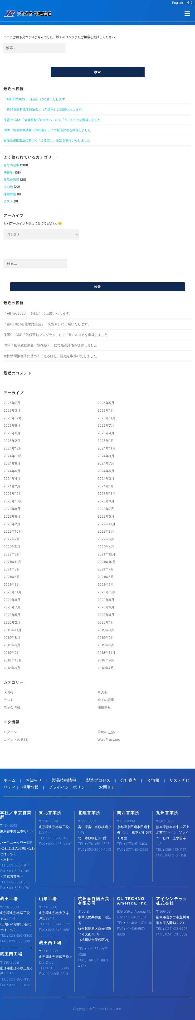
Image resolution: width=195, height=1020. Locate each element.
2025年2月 (12, 441)
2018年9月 (106, 660)
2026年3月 (12, 410)
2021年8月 (12, 569)
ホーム (10, 780)
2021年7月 (106, 569)
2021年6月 (12, 577)
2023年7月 (106, 509)
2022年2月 (12, 554)
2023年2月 (12, 524)
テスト (8, 201)
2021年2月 (106, 584)
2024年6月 (12, 471)
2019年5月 (106, 645)
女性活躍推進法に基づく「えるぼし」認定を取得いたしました (47, 140)
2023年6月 (12, 516)
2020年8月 (106, 600)
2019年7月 (106, 637)
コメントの (16, 739)
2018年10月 (13, 660)
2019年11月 (12, 630)
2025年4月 (106, 433)
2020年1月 (106, 622)
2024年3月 (106, 478)
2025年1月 (106, 441)
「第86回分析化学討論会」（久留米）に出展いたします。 (44, 109)
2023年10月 (13, 501)
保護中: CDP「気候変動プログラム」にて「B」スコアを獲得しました (52, 120)
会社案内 (128, 780)
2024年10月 (13, 456)
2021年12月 (106, 554)
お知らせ (34, 780)
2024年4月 (12, 478)
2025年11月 (107, 418)
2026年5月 (106, 403)
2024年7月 (106, 463)
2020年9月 (12, 600)
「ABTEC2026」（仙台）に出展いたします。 (36, 99)
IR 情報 (152, 780)
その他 (8, 187)
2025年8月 (12, 425)
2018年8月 (12, 668)
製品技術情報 (64, 780)
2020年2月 (12, 622)
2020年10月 (107, 592)
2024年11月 (107, 448)
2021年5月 (106, 577)
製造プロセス (98, 780)
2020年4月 (106, 615)
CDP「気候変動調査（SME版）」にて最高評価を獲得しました (47, 130)
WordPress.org (109, 739)
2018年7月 (106, 668)
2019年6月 (12, 645)
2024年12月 (13, 448)
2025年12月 (13, 418)
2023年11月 (107, 493)
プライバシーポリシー (69, 787)
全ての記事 (11, 165)
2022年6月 (106, 539)
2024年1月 (106, 486)
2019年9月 (106, 630)
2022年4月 (106, 547)
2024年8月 (12, 463)
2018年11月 (106, 652)
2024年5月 (106, 471)
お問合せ (107, 787)
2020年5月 (12, 615)
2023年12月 (13, 493)
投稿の (106, 732)
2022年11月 (106, 524)
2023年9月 (106, 501)
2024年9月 (106, 456)
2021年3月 (12, 584)
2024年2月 (12, 486)
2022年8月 (106, 531)
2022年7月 (12, 539)
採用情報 (10, 194)
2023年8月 (12, 509)
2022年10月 (13, 531)
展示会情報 (11, 179)
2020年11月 (13, 592)
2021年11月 (12, 562)
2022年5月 (12, 547)
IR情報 (8, 172)
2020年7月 (12, 607)
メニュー (187, 13)
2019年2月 (12, 652)
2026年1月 (106, 410)
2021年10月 (107, 562)
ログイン (10, 732)
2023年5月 (106, 516)
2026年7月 (12, 403)
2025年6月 (12, 433)
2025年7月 (106, 425)
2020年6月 (106, 607)
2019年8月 (12, 637)
